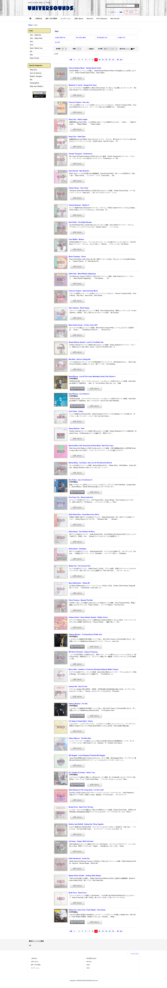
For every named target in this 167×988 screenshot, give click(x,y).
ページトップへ (134, 953)
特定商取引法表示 (91, 958)
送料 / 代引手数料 (36, 964)
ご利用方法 (34, 958)
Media (88, 964)
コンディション (35, 968)
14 (113, 59)
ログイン (113, 12)
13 (109, 59)
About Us (89, 961)
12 (106, 59)
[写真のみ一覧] (128, 49)
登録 (121, 12)
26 (118, 59)
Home (88, 968)
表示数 (58, 48)
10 (99, 59)
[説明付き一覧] (133, 49)
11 (103, 59)
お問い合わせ (34, 961)
